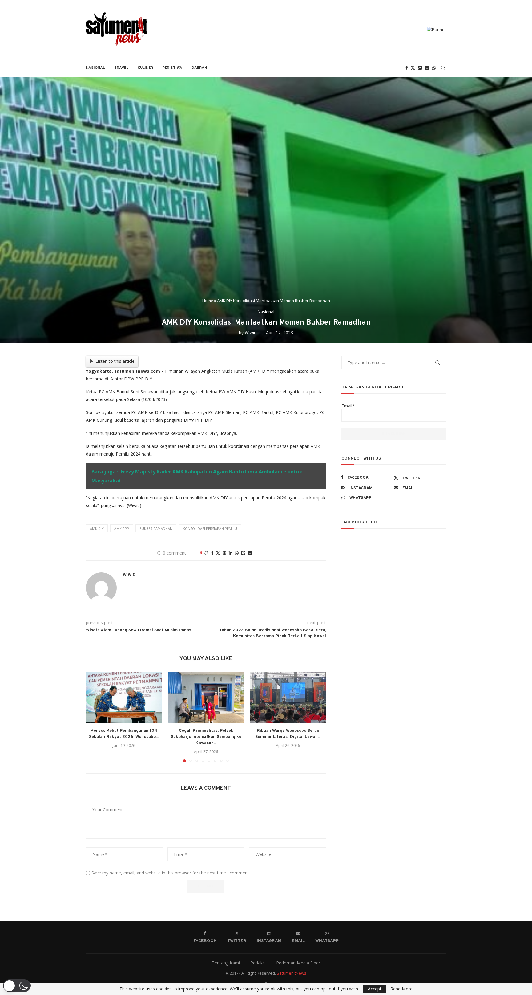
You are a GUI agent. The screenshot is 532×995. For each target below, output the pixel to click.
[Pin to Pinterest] (224, 553)
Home (207, 300)
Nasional (95, 67)
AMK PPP (121, 528)
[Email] (427, 68)
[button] (94, 717)
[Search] (443, 68)
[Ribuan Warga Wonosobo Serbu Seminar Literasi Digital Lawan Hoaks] (288, 697)
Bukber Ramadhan (155, 528)
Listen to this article (115, 361)
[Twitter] (413, 68)
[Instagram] (420, 68)
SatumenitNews (291, 973)
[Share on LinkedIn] (230, 553)
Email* (348, 406)
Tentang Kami (226, 963)
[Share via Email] (250, 553)
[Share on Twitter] (218, 553)
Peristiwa (172, 67)
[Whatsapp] (434, 68)
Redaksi (258, 963)
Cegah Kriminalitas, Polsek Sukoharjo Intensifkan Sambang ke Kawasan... (206, 737)
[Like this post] (206, 553)
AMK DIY (97, 528)
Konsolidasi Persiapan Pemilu (210, 528)
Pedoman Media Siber (298, 963)
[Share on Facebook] (212, 553)
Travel (121, 67)
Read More (401, 989)
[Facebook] (407, 68)
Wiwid (250, 332)
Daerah (199, 67)
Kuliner (145, 67)
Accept (374, 989)
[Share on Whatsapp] (237, 553)
